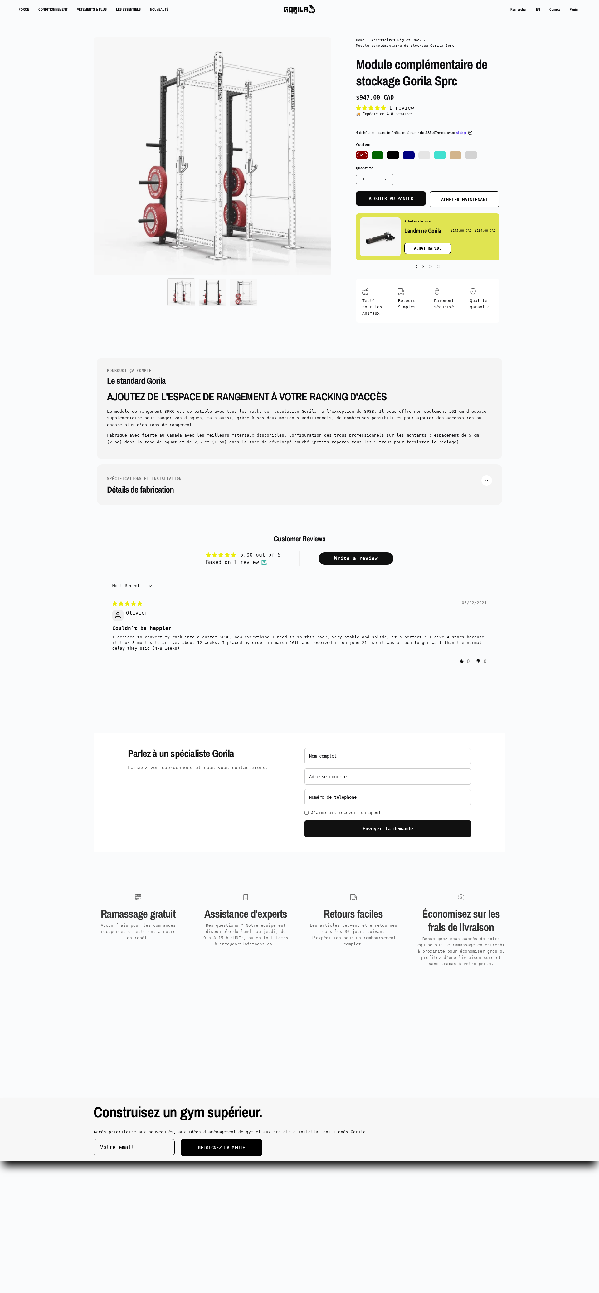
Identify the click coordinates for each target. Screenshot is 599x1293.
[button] (518, 9)
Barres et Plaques (115, 1165)
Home (360, 40)
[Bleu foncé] (409, 155)
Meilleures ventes (115, 1189)
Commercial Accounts (202, 1165)
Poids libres (109, 1173)
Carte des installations (377, 1173)
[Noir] (393, 155)
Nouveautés (106, 1197)
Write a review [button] (356, 558)
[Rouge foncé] (362, 155)
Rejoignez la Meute (221, 1147)
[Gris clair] (471, 155)
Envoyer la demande (388, 829)
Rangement (105, 1181)
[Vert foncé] (377, 155)
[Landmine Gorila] (380, 236)
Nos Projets (192, 1173)
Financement (192, 1197)
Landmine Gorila (422, 231)
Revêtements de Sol (200, 1181)
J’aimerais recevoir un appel (346, 812)
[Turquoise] (440, 155)
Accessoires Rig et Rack (396, 40)
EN (538, 9)
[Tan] (455, 155)
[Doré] (424, 155)
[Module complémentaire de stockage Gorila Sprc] (181, 292)
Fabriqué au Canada (116, 1206)
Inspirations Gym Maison (377, 1165)
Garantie (273, 1165)
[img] (127, 604)
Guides (185, 1189)
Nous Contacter (280, 1173)
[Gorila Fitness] (299, 9)
